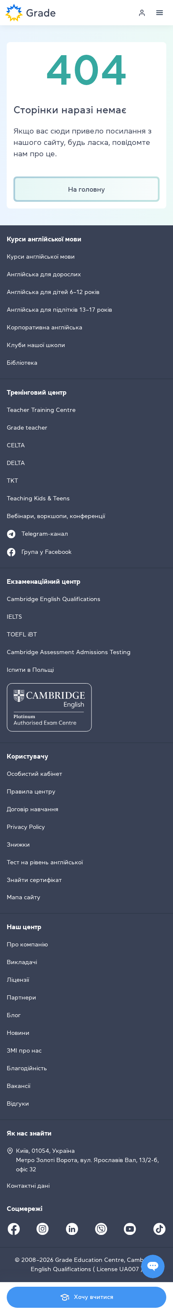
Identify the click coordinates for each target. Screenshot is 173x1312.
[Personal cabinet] (142, 12)
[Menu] (159, 12)
